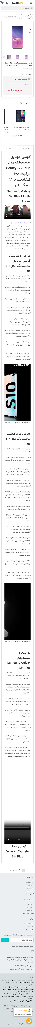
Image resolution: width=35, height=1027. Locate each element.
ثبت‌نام (5, 940)
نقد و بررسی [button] (25, 148)
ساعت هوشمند (29, 910)
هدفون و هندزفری (28, 913)
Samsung (10, 243)
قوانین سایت (30, 930)
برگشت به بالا (15, 870)
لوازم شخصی (30, 891)
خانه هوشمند (30, 882)
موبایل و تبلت (29, 907)
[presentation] (31, 57)
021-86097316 (19, 966)
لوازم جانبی (30, 904)
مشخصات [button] (9, 148)
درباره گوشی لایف (28, 924)
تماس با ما (31, 927)
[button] (3, 3)
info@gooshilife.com (17, 969)
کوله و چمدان (30, 894)
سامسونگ (22, 223)
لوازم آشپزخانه (29, 885)
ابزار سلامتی (30, 888)
